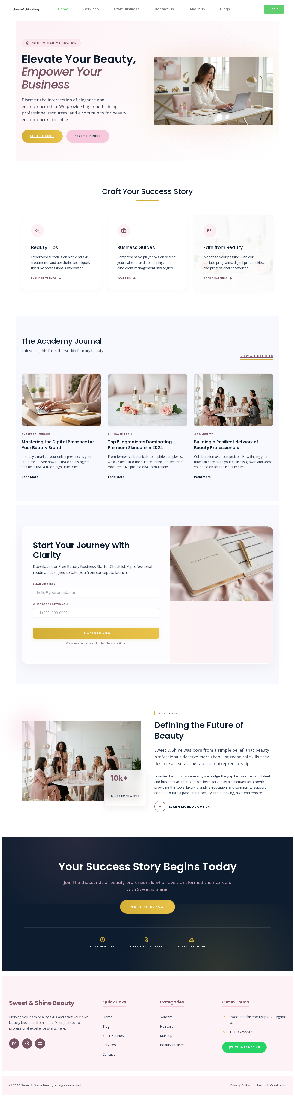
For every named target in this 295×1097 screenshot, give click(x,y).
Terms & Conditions (271, 1085)
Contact (109, 1054)
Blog (106, 1026)
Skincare (166, 1017)
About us (197, 9)
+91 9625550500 (243, 1032)
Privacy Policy (240, 1085)
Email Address (44, 584)
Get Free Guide (42, 136)
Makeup (166, 1035)
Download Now (96, 633)
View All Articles (256, 356)
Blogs (225, 9)
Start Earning (218, 278)
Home (63, 9)
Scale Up (126, 278)
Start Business (126, 9)
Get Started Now (147, 907)
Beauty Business (173, 1044)
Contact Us (164, 9)
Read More (30, 477)
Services (91, 9)
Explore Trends (46, 278)
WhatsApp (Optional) (50, 604)
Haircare (167, 1026)
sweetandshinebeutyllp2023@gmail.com (258, 1019)
